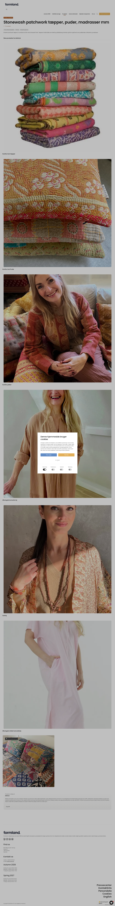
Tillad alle (66, 455)
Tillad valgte (48, 455)
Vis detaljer (57, 460)
